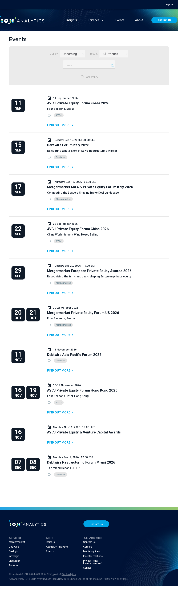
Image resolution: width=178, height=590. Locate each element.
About (139, 20)
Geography (92, 76)
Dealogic (13, 551)
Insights (71, 20)
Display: (54, 53)
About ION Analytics (57, 546)
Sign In (169, 5)
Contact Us (164, 20)
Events (119, 20)
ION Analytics (69, 574)
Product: (93, 53)
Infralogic (14, 556)
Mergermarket (17, 542)
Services (96, 20)
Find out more (60, 125)
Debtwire (14, 546)
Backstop (14, 565)
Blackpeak (14, 560)
